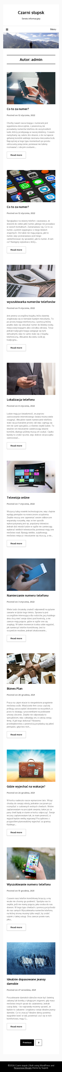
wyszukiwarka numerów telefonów (31, 302)
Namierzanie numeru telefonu (28, 595)
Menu (53, 29)
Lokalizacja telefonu (21, 399)
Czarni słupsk (31, 12)
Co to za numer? (18, 109)
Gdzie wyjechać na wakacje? (26, 786)
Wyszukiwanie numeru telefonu (29, 884)
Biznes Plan (14, 688)
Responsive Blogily (23, 1068)
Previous (27, 1042)
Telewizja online (18, 497)
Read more (16, 155)
